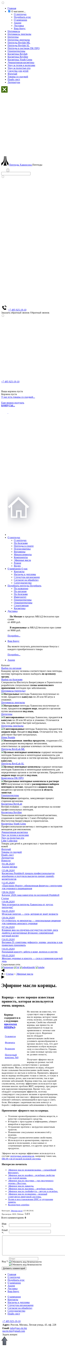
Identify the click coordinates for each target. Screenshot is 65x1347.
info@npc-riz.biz (18, 1328)
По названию (21, 588)
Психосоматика (22, 548)
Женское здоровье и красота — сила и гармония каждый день (32, 958)
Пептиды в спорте (24, 546)
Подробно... (14, 635)
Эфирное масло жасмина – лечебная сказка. (30, 1188)
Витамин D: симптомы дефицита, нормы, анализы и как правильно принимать (32, 942)
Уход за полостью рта (19, 68)
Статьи (5, 898)
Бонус (13, 641)
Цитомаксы (14, 31)
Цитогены (13, 37)
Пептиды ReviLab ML (13, 749)
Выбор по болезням (11, 679)
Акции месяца (9, 865)
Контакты (19, 571)
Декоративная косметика (21, 62)
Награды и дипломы (25, 574)
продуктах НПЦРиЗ (10, 1026)
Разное (17, 563)
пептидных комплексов (22, 1156)
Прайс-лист (14, 79)
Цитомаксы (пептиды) (13, 690)
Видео (17, 565)
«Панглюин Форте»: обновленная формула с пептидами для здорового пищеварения (32, 885)
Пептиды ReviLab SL (12, 763)
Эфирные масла (22, 560)
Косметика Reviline (18, 56)
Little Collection (9, 840)
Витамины (19, 551)
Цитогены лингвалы (19, 39)
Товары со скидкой (18, 76)
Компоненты (21, 557)
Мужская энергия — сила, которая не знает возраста (30, 912)
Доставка (19, 25)
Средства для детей (18, 71)
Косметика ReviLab (11, 804)
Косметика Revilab (17, 54)
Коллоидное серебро (18, 1204)
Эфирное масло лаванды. (21, 1186)
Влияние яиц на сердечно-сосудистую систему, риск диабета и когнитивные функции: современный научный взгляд (30, 931)
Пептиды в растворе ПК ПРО (24, 48)
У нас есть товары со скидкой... (18, 397)
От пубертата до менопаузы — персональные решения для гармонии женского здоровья (31, 920)
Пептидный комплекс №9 (11, 1056)
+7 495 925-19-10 (17, 309)
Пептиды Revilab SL (19, 45)
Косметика (19, 608)
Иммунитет (20, 597)
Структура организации (27, 577)
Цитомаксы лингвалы (19, 34)
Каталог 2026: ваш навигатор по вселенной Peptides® (30, 893)
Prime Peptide (8, 737)
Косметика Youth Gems (20, 59)
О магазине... (18, 11)
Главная (12, 8)
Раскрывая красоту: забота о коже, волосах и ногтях (30, 950)
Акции (17, 22)
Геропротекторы (16, 51)
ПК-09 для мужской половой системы (21, 1158)
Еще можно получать (12, 404)
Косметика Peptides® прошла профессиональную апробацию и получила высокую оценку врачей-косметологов (28, 874)
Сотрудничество (23, 582)
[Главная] (2, 974)
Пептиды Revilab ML (19, 42)
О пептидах (20, 14)
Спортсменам (21, 605)
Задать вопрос (10, 1334)
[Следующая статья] (2, 977)
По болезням (21, 543)
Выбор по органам (11, 668)
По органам (20, 591)
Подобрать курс (22, 17)
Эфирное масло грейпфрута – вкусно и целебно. (33, 1191)
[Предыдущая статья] (2, 971)
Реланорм (10, 1048)
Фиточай (12, 73)
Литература (14, 82)
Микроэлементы (23, 554)
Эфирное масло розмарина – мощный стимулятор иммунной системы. (27, 1195)
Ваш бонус (20, 28)
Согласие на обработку (26, 580)
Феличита (10, 1042)
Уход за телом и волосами (21, 65)
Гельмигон (10, 1036)
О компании (20, 20)
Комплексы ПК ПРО (12, 778)
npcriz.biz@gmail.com (13, 1331)
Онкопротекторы (23, 602)
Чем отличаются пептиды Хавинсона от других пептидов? (27, 904)
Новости (6, 860)
